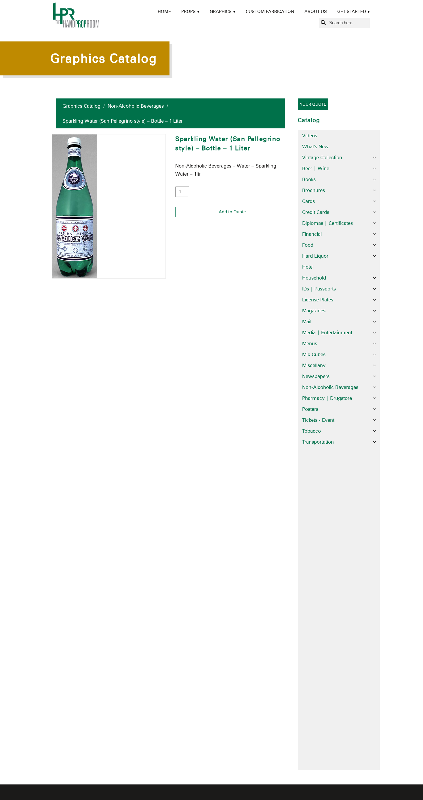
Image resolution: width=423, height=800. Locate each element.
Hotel (308, 267)
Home (164, 11)
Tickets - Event (318, 420)
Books (309, 179)
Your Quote (313, 104)
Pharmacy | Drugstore (327, 398)
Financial (312, 234)
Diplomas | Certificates (327, 223)
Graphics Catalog (81, 106)
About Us (315, 11)
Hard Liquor (315, 256)
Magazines (313, 310)
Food (307, 245)
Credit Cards (315, 212)
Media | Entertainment (327, 332)
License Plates (317, 300)
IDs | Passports (319, 289)
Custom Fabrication (270, 11)
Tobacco (311, 431)
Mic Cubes (313, 354)
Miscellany (313, 365)
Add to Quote (232, 211)
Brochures (313, 190)
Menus (309, 343)
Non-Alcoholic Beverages (136, 106)
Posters (310, 409)
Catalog (309, 120)
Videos (309, 135)
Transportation (318, 442)
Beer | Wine (315, 168)
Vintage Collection (322, 157)
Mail (306, 321)
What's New (315, 146)
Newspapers (315, 376)
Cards (308, 201)
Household (314, 278)
